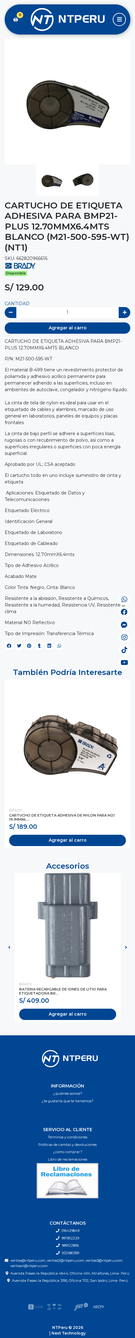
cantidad (17, 303)
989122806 (70, 1245)
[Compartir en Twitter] (19, 645)
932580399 (70, 1253)
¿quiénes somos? (67, 1093)
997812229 (70, 1238)
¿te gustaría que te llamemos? (68, 1101)
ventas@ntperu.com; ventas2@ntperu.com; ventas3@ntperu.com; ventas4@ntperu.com (66, 1263)
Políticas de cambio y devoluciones (67, 1144)
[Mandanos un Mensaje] (124, 625)
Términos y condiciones (67, 1137)
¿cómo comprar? (67, 1152)
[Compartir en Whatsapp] (59, 645)
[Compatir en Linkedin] (49, 645)
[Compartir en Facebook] (9, 645)
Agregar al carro (68, 328)
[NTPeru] (67, 20)
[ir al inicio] (70, 1058)
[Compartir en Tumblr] (39, 645)
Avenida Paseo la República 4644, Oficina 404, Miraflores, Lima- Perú (69, 1273)
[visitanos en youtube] (124, 663)
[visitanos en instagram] (124, 637)
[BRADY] (20, 265)
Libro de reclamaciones (67, 1159)
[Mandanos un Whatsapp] (124, 599)
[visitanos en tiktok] (124, 650)
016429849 (70, 1230)
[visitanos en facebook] (124, 612)
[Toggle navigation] (119, 19)
